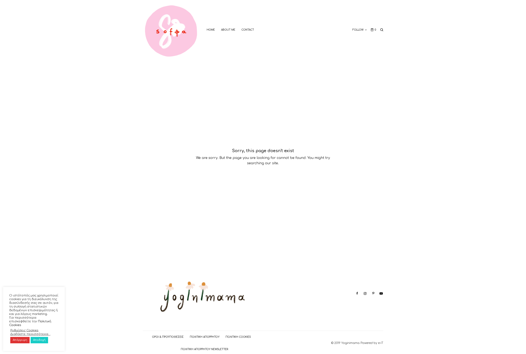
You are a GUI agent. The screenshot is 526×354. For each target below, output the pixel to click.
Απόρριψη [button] (20, 340)
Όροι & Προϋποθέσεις (168, 336)
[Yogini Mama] (171, 30)
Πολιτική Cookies (238, 336)
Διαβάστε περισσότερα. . (30, 334)
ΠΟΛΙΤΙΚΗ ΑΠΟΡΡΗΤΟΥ (204, 336)
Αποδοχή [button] (39, 340)
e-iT (380, 343)
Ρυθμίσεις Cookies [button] (24, 330)
